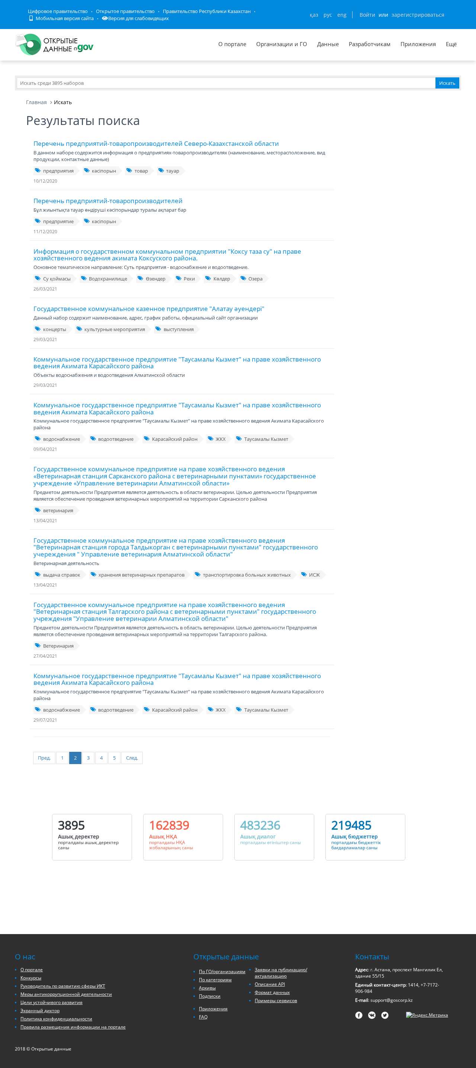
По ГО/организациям (222, 971)
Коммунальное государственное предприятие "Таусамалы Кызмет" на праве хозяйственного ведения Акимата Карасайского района (177, 363)
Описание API (270, 984)
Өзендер (155, 278)
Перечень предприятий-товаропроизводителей (108, 200)
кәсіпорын (104, 170)
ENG (342, 14)
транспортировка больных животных (247, 574)
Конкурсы (30, 978)
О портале (232, 44)
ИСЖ (314, 574)
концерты (54, 329)
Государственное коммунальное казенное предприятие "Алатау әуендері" (148, 308)
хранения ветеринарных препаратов (141, 574)
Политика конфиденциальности (56, 1019)
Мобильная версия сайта (64, 18)
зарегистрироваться (418, 14)
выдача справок (61, 574)
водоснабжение (61, 439)
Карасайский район (174, 439)
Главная (36, 102)
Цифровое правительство (58, 11)
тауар (172, 170)
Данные (328, 44)
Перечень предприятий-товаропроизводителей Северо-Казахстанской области (156, 143)
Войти (367, 14)
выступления (179, 329)
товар (141, 170)
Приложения (418, 44)
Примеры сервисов (276, 1000)
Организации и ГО (281, 44)
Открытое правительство (125, 11)
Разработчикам (369, 44)
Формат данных (272, 992)
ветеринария (58, 510)
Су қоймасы (57, 278)
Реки (189, 278)
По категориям (215, 979)
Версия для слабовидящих (138, 18)
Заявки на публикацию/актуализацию (281, 972)
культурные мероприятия (114, 329)
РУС (328, 14)
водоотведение (116, 439)
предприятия (58, 170)
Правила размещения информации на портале (73, 1027)
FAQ (203, 1017)
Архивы (207, 988)
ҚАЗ (314, 14)
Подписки (210, 996)
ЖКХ (221, 439)
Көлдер (221, 278)
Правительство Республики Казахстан (207, 11)
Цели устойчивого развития (51, 1002)
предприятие (58, 221)
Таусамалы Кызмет (266, 439)
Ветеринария (58, 645)
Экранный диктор (40, 1010)
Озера (255, 278)
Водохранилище (108, 278)
